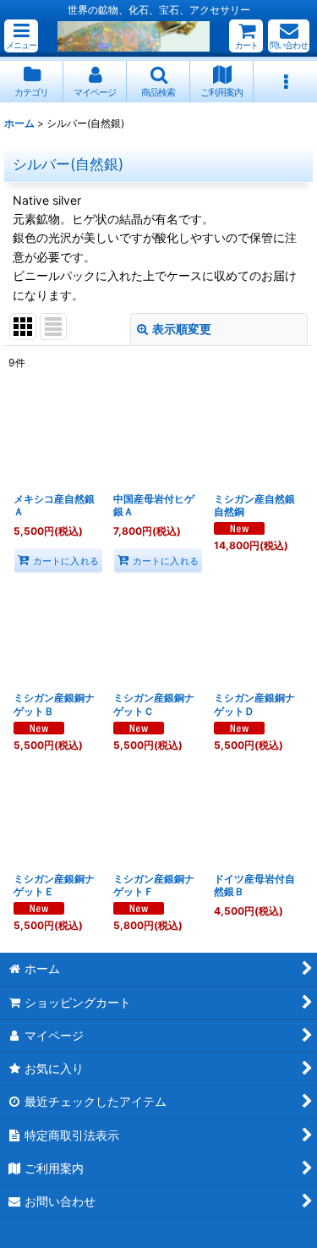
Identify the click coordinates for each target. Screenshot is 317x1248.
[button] (21, 35)
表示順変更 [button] (181, 329)
